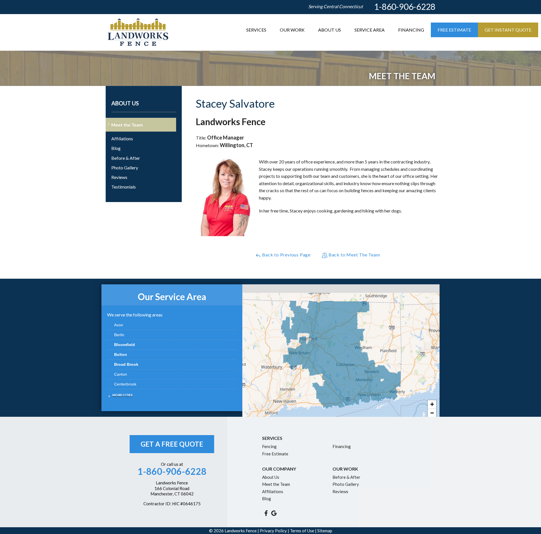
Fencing (269, 446)
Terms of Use (302, 530)
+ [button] (432, 404)
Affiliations (122, 138)
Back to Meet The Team (353, 254)
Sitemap (324, 530)
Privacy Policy (273, 530)
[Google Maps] (273, 513)
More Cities (122, 395)
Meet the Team (127, 124)
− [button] (432, 412)
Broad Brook (126, 364)
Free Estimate (454, 29)
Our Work (292, 29)
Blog (116, 148)
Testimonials (123, 186)
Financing (411, 29)
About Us (329, 29)
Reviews (119, 177)
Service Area (369, 29)
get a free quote (172, 444)
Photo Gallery (124, 167)
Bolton (120, 354)
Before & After (125, 158)
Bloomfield (124, 344)
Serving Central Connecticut (335, 6)
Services (256, 29)
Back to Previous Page (286, 254)
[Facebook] (266, 513)
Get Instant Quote (508, 29)
